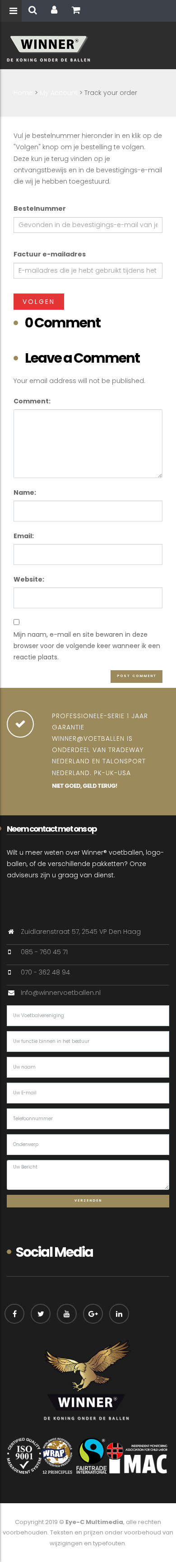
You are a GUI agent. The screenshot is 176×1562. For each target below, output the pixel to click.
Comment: (32, 401)
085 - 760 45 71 (44, 951)
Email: (24, 535)
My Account (59, 92)
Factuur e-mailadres (50, 254)
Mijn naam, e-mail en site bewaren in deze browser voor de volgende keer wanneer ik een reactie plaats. (87, 646)
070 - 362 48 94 (45, 972)
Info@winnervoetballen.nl (61, 992)
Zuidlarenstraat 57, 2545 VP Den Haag (81, 931)
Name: (25, 492)
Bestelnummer (40, 208)
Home (23, 92)
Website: (29, 579)
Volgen (39, 301)
